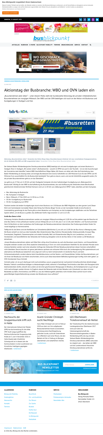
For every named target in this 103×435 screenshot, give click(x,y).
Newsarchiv (8, 400)
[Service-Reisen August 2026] (51, 62)
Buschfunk (32, 394)
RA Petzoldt (33, 413)
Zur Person (32, 400)
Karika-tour (33, 410)
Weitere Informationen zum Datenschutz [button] (13, 9)
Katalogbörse (8, 397)
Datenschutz (17, 428)
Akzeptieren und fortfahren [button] (10, 12)
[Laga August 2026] (51, 27)
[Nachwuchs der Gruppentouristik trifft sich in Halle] (18, 302)
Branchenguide (67, 45)
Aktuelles (16, 45)
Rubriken (24, 45)
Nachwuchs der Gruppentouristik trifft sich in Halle (17, 320)
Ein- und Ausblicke (35, 397)
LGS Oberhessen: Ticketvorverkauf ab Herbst (84, 318)
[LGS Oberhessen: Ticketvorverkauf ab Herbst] (84, 302)
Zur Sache (32, 403)
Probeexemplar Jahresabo (62, 397)
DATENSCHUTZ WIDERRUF (90, 368)
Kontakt (84, 45)
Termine (57, 45)
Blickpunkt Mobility (45, 45)
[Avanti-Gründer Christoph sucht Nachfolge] (51, 302)
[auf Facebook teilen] (5, 280)
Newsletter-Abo (59, 400)
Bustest (31, 407)
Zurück (96, 280)
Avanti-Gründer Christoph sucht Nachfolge (50, 318)
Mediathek (32, 419)
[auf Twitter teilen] (7, 280)
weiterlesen (17, 349)
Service (77, 45)
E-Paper (32, 45)
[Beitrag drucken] (14, 280)
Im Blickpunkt (33, 416)
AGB (24, 428)
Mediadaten (58, 394)
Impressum (8, 428)
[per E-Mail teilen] (11, 280)
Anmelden (89, 365)
